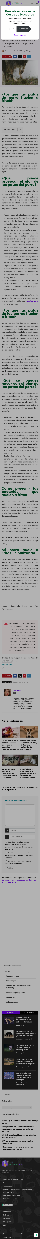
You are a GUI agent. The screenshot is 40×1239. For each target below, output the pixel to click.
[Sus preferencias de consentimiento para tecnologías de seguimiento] (36, 1235)
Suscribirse (23, 29)
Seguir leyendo (20, 35)
